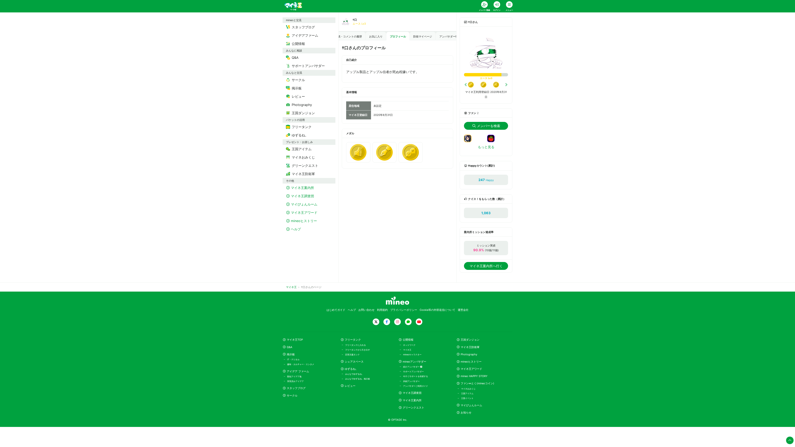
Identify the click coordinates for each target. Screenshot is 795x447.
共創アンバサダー (411, 381)
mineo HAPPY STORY (474, 376)
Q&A (289, 347)
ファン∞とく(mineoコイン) (477, 383)
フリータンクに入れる (355, 345)
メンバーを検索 (488, 126)
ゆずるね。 (351, 368)
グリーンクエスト (413, 407)
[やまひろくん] (492, 138)
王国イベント (467, 398)
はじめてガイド (335, 309)
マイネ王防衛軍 (470, 347)
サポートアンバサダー (413, 371)
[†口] (486, 51)
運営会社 (463, 309)
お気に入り (376, 36)
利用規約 (382, 309)
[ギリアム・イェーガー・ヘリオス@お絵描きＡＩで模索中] (469, 138)
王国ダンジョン (470, 339)
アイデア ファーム (298, 371)
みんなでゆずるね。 (354, 374)
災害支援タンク (352, 354)
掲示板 (291, 354)
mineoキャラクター (412, 354)
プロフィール (398, 36)
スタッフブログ (296, 388)
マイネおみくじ (468, 388)
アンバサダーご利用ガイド (415, 386)
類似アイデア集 (294, 376)
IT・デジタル (293, 359)
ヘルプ (352, 309)
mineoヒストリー (471, 361)
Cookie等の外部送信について (437, 309)
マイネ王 (407, 349)
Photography (469, 354)
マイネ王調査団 (412, 392)
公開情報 (408, 339)
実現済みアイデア (295, 381)
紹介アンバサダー (411, 366)
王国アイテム (467, 393)
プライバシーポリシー (403, 309)
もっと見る (486, 147)
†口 (355, 19)
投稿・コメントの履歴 (348, 36)
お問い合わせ (366, 309)
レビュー (350, 385)
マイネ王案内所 (412, 400)
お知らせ (466, 412)
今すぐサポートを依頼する (415, 376)
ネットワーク (409, 345)
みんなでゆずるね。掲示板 (357, 378)
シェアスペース (354, 361)
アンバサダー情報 (450, 36)
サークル (292, 395)
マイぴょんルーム (471, 405)
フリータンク (353, 339)
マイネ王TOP (295, 339)
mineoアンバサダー (414, 361)
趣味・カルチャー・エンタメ (300, 364)
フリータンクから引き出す (357, 349)
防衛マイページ (422, 36)
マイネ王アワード (471, 368)
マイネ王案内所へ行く (486, 266)
